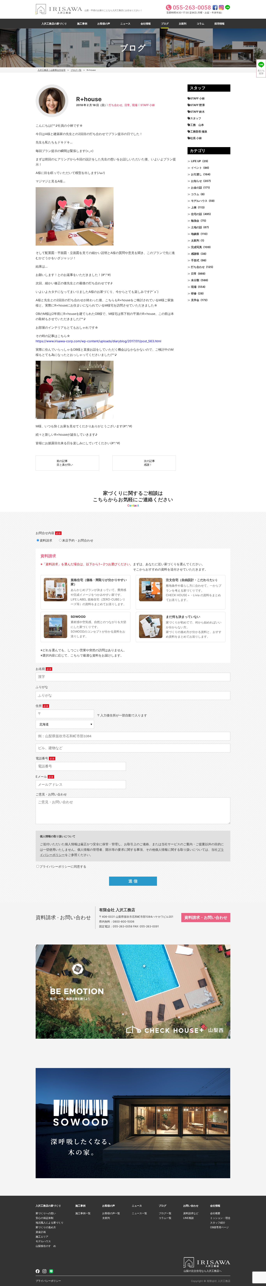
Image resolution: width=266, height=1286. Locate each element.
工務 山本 (197, 124)
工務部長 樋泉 (198, 131)
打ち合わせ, (116, 105)
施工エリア (42, 1236)
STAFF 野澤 (197, 105)
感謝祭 (195, 253)
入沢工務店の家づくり (54, 23)
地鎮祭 (195, 233)
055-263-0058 (122, 926)
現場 (134, 105)
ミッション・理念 (220, 1217)
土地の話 (196, 227)
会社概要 (215, 1213)
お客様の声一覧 (111, 1213)
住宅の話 (196, 214)
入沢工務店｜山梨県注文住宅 (51, 70)
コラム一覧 (165, 1217)
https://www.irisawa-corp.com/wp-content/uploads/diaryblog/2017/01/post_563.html (98, 341)
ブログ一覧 (76, 70)
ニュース (125, 23)
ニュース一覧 (139, 1213)
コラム (200, 23)
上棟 (193, 207)
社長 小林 (196, 138)
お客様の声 (103, 23)
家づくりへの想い (46, 1213)
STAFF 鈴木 (197, 111)
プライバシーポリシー (48, 1280)
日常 (193, 273)
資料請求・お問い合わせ (205, 917)
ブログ (165, 23)
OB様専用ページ (219, 1227)
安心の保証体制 (44, 1217)
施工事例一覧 (83, 1213)
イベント (196, 167)
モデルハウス (199, 200)
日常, (127, 105)
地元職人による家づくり (49, 1222)
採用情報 (219, 23)
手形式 (195, 260)
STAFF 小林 (147, 105)
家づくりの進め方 (46, 1227)
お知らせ (196, 181)
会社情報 (146, 23)
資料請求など (190, 1213)
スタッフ (195, 118)
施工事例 (82, 23)
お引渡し (196, 174)
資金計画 (41, 1231)
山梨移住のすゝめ (46, 1245)
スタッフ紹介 (217, 1222)
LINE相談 (188, 1217)
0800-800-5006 (123, 921)
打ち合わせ (198, 267)
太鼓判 (182, 23)
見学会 (195, 300)
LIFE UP (196, 161)
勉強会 (195, 220)
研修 (193, 293)
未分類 (195, 280)
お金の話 (196, 187)
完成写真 (196, 247)
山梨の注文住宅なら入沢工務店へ (203, 1270)
